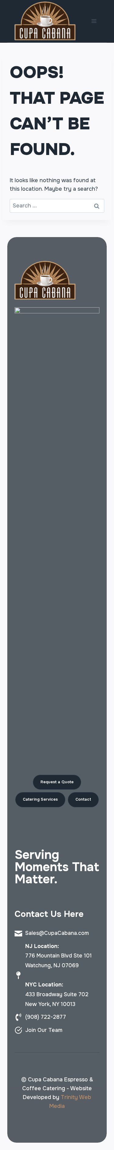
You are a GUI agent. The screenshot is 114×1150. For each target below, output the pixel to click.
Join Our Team (43, 1030)
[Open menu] (93, 21)
